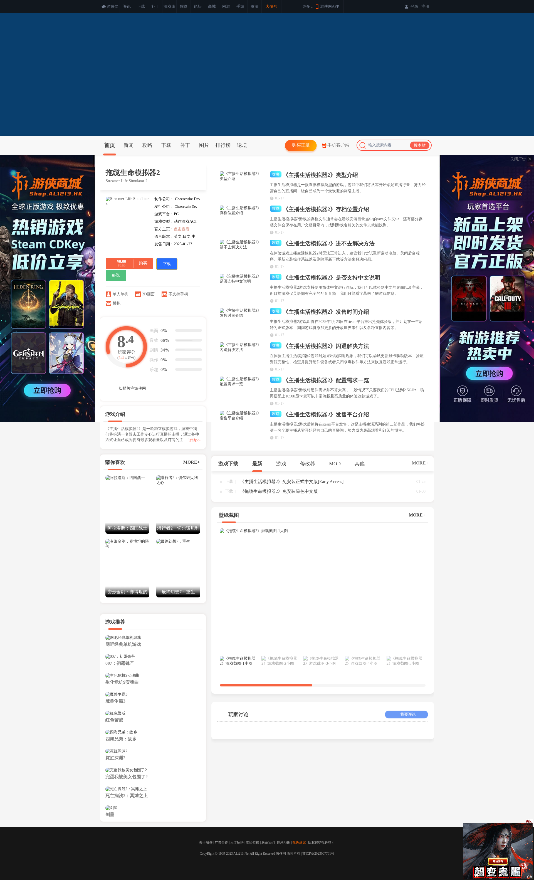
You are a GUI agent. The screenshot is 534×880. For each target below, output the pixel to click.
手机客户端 (338, 145)
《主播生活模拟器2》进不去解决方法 (323, 243)
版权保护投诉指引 (321, 842)
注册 (425, 6)
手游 (240, 6)
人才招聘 (237, 842)
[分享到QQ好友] (178, 387)
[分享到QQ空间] (190, 387)
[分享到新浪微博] (165, 387)
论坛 (198, 6)
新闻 (128, 145)
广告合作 (221, 842)
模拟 (116, 303)
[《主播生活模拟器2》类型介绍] (242, 186)
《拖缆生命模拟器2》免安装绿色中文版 (279, 491)
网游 (226, 6)
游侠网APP (329, 6)
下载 (141, 6)
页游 (254, 6)
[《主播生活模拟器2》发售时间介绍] (242, 323)
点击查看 (181, 229)
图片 (204, 145)
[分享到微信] (153, 387)
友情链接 (252, 842)
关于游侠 (205, 842)
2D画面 (148, 294)
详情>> (194, 440)
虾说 (116, 275)
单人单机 (120, 294)
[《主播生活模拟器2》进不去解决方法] (242, 255)
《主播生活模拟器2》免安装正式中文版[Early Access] (291, 481)
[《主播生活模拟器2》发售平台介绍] (242, 426)
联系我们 (268, 842)
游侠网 (112, 6)
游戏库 (169, 6)
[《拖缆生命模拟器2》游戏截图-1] (323, 591)
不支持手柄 (178, 294)
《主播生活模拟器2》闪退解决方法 (320, 346)
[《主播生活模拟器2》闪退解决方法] (242, 357)
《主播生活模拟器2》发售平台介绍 (320, 414)
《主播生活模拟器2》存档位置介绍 (320, 209)
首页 (109, 145)
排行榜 (223, 145)
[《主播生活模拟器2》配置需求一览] (242, 392)
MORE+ (191, 462)
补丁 (155, 6)
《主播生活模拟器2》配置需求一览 (320, 380)
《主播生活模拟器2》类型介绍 (315, 175)
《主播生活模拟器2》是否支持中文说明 (326, 278)
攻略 (183, 6)
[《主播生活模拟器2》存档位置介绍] (242, 221)
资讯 (127, 6)
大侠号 (271, 6)
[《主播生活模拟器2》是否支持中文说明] (242, 289)
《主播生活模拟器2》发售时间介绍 (320, 312)
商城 (212, 6)
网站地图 (283, 842)
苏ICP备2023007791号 (318, 854)
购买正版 (301, 145)
